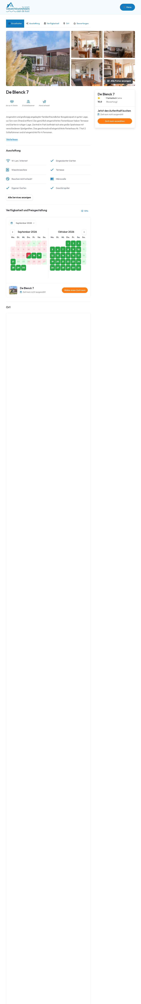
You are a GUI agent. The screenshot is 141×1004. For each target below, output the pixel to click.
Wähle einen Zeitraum (74, 290)
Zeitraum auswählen (115, 121)
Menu (128, 7)
